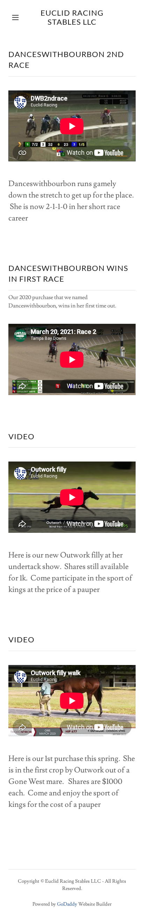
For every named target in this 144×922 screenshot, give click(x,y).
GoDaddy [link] (67, 904)
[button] (16, 17)
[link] (72, 17)
